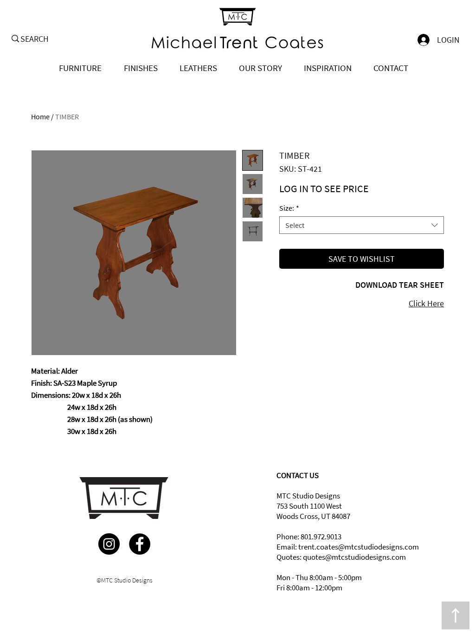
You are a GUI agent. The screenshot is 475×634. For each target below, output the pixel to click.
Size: (289, 208)
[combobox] (361, 225)
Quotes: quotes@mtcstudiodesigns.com (341, 557)
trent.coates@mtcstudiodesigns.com (358, 547)
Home (40, 116)
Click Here (426, 303)
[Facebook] (139, 544)
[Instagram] (109, 544)
